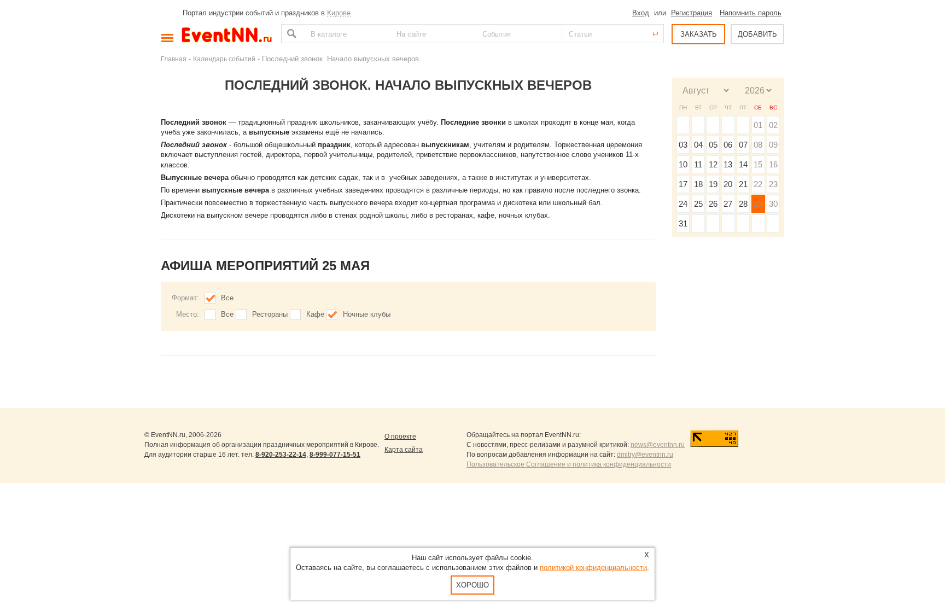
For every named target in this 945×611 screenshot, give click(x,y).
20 (728, 184)
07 (743, 144)
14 (743, 164)
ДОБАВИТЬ (757, 34)
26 (713, 203)
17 (683, 184)
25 (698, 203)
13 (728, 164)
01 (758, 125)
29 (758, 203)
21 (743, 184)
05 (713, 144)
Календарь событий (224, 58)
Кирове (339, 13)
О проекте (400, 436)
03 (683, 144)
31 (683, 223)
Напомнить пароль (750, 13)
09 (773, 144)
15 (758, 164)
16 (773, 164)
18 (698, 184)
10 (683, 164)
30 (773, 203)
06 (728, 144)
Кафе (315, 314)
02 (773, 125)
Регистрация (691, 13)
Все (227, 298)
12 (713, 164)
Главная (173, 58)
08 (758, 144)
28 (743, 203)
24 (683, 203)
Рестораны (270, 314)
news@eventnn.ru (658, 445)
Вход (640, 13)
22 (758, 184)
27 (728, 203)
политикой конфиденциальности (593, 567)
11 (698, 164)
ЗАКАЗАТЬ (698, 34)
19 (713, 184)
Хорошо (472, 585)
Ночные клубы (366, 314)
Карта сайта (403, 449)
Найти (290, 33)
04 (698, 144)
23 (773, 184)
